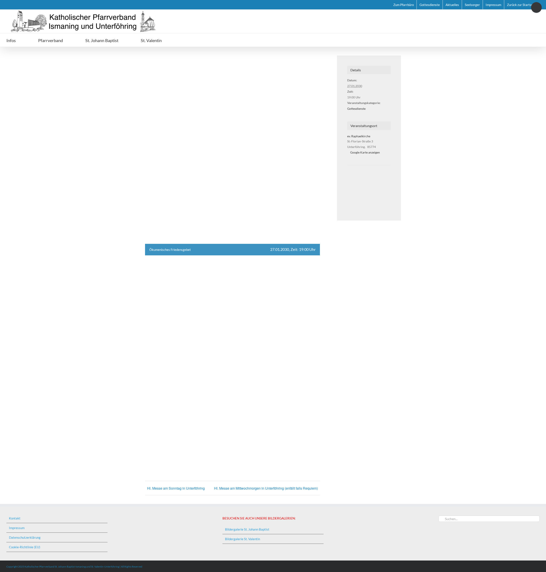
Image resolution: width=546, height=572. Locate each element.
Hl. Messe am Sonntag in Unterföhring (176, 488)
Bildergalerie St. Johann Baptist (247, 529)
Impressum (17, 528)
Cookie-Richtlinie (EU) (24, 547)
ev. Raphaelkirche (358, 136)
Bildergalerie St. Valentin (242, 539)
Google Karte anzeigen (365, 152)
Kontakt (14, 518)
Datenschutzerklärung (25, 537)
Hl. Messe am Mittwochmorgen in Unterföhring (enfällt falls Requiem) (266, 488)
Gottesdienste (356, 108)
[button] (185, 40)
